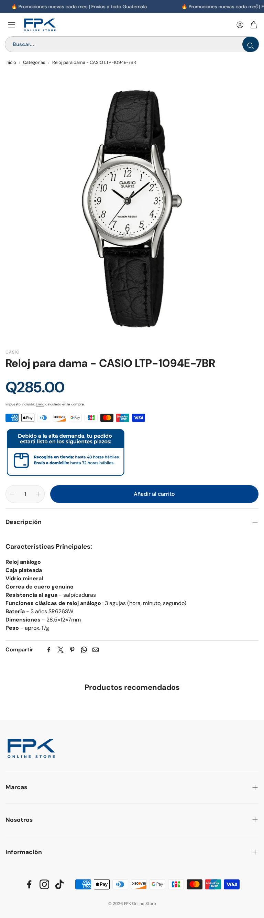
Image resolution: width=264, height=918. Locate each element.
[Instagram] (44, 884)
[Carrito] (253, 24)
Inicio (11, 62)
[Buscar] (250, 44)
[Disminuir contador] (12, 494)
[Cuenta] (239, 24)
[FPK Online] (127, 25)
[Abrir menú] (12, 25)
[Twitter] (60, 650)
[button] (132, 522)
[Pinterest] (72, 650)
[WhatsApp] (84, 650)
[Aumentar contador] (38, 494)
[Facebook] (49, 650)
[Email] (95, 650)
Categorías (34, 62)
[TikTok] (59, 884)
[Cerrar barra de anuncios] (257, 5)
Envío (40, 404)
